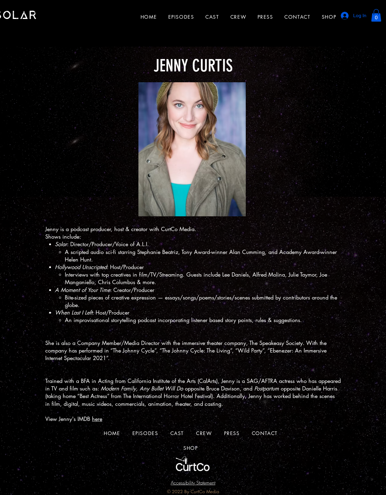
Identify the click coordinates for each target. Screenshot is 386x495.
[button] (376, 15)
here (97, 418)
